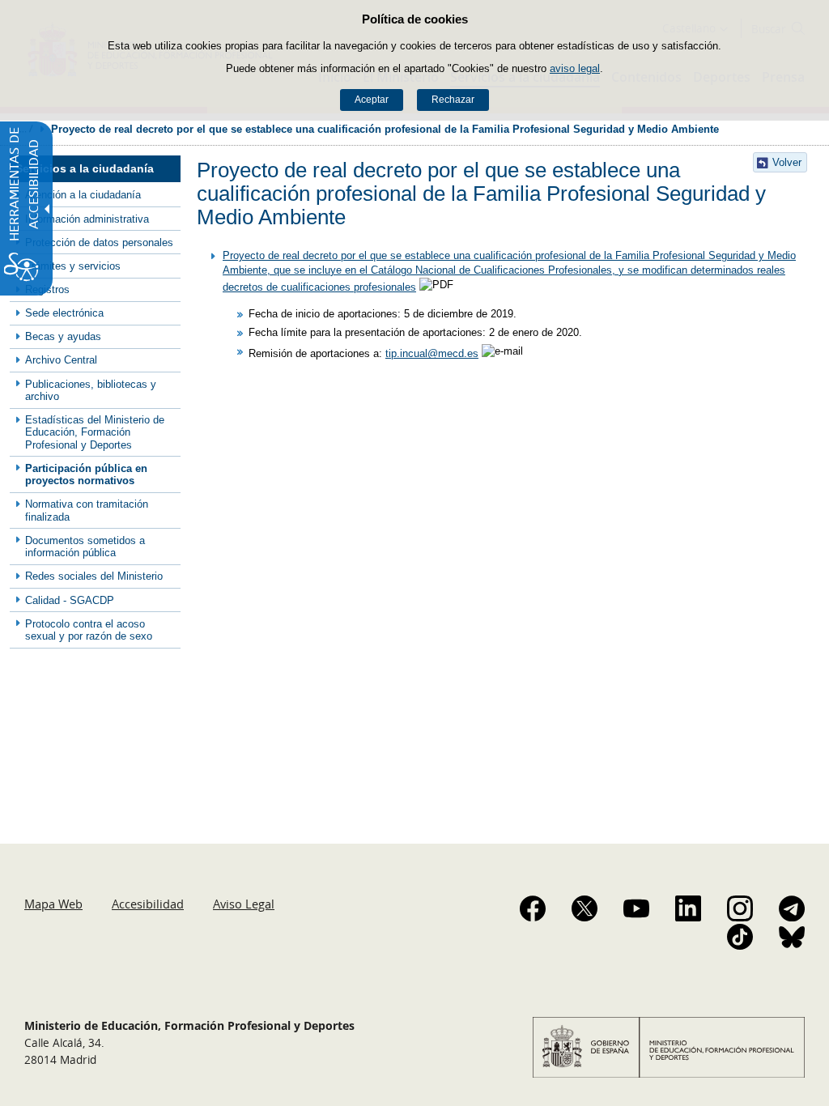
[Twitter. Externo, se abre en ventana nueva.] (584, 908)
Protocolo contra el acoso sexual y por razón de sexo (88, 630)
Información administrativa (87, 219)
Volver (786, 162)
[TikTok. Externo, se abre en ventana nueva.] (740, 937)
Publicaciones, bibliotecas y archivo (90, 390)
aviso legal (575, 68)
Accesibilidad (148, 903)
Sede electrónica (64, 313)
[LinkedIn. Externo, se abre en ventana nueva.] (688, 908)
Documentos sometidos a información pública (85, 546)
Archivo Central (61, 360)
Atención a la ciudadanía (83, 195)
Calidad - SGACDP (69, 600)
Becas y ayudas (63, 336)
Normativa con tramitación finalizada (86, 510)
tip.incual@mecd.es (431, 353)
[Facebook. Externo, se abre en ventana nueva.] (533, 908)
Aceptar (372, 99)
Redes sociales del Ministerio (94, 576)
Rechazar (453, 99)
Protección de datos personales (99, 242)
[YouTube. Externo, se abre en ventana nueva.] (636, 908)
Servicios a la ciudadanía (84, 169)
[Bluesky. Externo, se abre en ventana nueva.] (792, 937)
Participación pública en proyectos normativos (86, 474)
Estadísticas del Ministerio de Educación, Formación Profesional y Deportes (94, 432)
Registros (47, 289)
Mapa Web (53, 903)
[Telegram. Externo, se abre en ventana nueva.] (792, 908)
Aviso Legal (243, 903)
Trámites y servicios (73, 266)
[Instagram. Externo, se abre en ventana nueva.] (740, 908)
